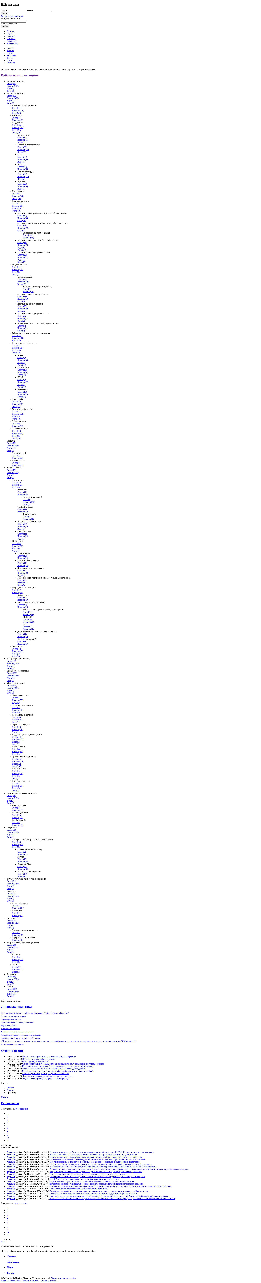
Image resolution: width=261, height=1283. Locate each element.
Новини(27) (17, 458)
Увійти (4, 16)
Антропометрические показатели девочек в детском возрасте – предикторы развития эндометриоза (96, 1171)
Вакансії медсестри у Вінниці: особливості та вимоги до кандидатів (53, 1069)
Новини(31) (22, 372)
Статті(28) (22, 174)
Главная (10, 1088)
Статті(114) (12, 989)
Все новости (10, 1103)
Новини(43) (17, 751)
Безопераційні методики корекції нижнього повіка (45, 1073)
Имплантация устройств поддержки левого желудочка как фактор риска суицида (87, 1174)
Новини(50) (22, 360)
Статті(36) (22, 147)
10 (8, 1138)
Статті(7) (21, 357)
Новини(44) (22, 494)
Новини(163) (13, 884)
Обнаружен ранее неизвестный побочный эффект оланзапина (78, 1189)
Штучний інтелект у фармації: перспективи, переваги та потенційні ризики (57, 1066)
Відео (10, 1267)
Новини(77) (17, 700)
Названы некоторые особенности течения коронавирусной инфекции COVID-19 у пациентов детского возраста (102, 1152)
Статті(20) (22, 306)
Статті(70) (11, 443)
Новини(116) (12, 947)
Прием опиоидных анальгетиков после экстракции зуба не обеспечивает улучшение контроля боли (96, 1157)
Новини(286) (13, 832)
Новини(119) (23, 176)
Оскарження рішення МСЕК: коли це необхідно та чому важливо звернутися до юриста (63, 1064)
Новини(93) (17, 426)
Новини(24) (22, 536)
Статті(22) (16, 590)
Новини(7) (22, 876)
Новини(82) (17, 465)
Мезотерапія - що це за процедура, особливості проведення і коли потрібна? (57, 1071)
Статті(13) (22, 370)
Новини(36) (17, 935)
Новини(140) (18, 761)
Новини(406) (13, 446)
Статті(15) (22, 137)
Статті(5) (16, 118)
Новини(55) (22, 583)
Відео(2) (21, 142)
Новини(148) (29, 502)
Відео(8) (16, 436)
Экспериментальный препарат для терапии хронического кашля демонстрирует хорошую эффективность (99, 1191)
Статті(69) (16, 125)
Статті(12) (22, 492)
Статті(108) (12, 673)
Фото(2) (15, 274)
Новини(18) (17, 120)
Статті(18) (16, 431)
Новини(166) (13, 663)
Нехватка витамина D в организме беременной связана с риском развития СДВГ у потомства (93, 1154)
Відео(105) (11, 448)
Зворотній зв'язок (31, 1280)
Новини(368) (18, 338)
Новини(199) (13, 472)
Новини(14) (22, 565)
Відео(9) (10, 475)
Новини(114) (18, 348)
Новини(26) (22, 607)
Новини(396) (13, 98)
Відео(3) (21, 260)
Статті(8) (21, 379)
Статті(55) (11, 977)
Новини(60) (22, 308)
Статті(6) (16, 193)
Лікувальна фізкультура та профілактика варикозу (45, 1078)
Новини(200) (13, 979)
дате (16, 1109)
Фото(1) (10, 91)
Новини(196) (23, 282)
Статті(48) (11, 795)
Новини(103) (18, 959)
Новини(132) (13, 798)
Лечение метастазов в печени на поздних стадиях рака (47, 1076)
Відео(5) (10, 88)
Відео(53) (16, 113)
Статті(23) (22, 225)
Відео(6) (21, 247)
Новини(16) (28, 238)
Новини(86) (22, 861)
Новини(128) (18, 196)
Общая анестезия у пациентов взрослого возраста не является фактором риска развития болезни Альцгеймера (101, 1164)
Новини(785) (13, 676)
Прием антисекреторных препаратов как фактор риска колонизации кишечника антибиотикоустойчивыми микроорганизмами (109, 1196)
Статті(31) (16, 759)
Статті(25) (22, 167)
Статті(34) (11, 881)
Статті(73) (11, 470)
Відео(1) (21, 162)
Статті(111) (17, 267)
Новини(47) (17, 651)
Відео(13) (21, 284)
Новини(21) (22, 257)
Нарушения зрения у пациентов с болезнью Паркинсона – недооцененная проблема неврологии (95, 1162)
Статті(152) (12, 96)
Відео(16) (16, 208)
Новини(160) (13, 896)
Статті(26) (16, 727)
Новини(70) (22, 245)
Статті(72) (16, 203)
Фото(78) (16, 211)
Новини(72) (22, 228)
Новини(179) (18, 414)
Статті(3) (16, 707)
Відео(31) (11, 666)
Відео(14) (16, 340)
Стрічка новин (12, 1050)
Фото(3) (15, 551)
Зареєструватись (15, 16)
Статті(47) (11, 893)
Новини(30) (17, 817)
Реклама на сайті (49, 1280)
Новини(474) (18, 844)
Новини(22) (22, 382)
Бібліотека (13, 1261)
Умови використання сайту (63, 1278)
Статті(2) (21, 316)
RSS (3, 1242)
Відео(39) (16, 130)
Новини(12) (22, 512)
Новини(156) (23, 149)
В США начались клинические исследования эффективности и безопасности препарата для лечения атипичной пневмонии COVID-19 (112, 1198)
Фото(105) (16, 198)
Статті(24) (22, 279)
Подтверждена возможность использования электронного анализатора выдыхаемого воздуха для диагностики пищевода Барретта (110, 1186)
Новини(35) (17, 969)
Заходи (11, 1272)
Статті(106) (12, 685)
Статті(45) (11, 661)
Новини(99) (22, 159)
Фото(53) (16, 406)
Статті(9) (16, 424)
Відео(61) (11, 835)
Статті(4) (21, 326)
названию (23, 1109)
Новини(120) (18, 110)
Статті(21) (16, 411)
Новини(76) (17, 404)
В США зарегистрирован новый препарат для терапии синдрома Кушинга (84, 1179)
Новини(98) (17, 206)
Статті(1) (27, 289)
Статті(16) (11, 83)
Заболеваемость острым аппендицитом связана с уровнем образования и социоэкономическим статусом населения (103, 1167)
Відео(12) (16, 350)
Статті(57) (16, 335)
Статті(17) (22, 216)
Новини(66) (22, 140)
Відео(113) (11, 994)
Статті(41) (16, 345)
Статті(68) (16, 543)
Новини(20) (22, 394)
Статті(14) (16, 737)
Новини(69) (22, 186)
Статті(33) (22, 157)
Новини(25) (22, 526)
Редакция (11, 1152)
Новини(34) (22, 869)
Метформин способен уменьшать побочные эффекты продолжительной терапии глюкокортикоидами (96, 1184)
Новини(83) (17, 720)
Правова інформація (10, 1280)
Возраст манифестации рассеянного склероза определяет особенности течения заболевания (91, 1181)
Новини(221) (18, 908)
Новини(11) (22, 318)
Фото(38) (16, 353)
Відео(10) (11, 678)
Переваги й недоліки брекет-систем (38, 1059)
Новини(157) (13, 86)
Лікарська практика (16, 1006)
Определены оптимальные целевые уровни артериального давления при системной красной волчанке (97, 1159)
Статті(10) (27, 235)
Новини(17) (22, 644)
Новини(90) (17, 485)
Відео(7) (16, 416)
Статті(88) (11, 830)
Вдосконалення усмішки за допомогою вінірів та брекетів (49, 1056)
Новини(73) (28, 291)
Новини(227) (13, 688)
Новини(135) (18, 269)
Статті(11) (16, 108)
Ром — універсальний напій (35, 1061)
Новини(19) (22, 299)
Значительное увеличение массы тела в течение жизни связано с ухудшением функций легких (93, 1193)
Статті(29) (16, 815)
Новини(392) (13, 991)
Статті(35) (16, 717)
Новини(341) (18, 127)
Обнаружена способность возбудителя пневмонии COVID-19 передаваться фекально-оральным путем (97, 1176)
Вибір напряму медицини (20, 75)
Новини (10, 1090)
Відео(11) (11, 101)
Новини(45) (22, 218)
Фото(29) (16, 132)
